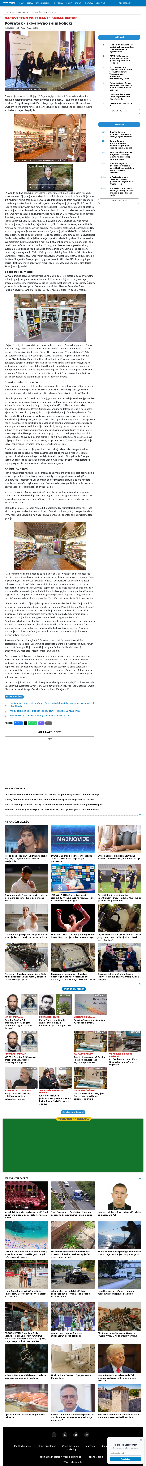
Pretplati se (125, 1459)
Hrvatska (58, 3)
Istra (30, 3)
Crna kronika (43, 3)
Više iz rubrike (74, 989)
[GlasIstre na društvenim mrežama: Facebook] (57, 1434)
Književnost (50, 12)
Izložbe (39, 12)
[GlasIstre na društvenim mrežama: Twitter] (68, 1434)
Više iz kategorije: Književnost (73, 1112)
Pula (21, 3)
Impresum (90, 1446)
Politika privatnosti (46, 1446)
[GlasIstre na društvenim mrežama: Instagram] (89, 1434)
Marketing (71, 1449)
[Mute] (43, 187)
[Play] (30, 187)
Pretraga (126, 3)
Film (18, 12)
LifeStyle (100, 3)
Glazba (11, 12)
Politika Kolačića (22, 1446)
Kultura (88, 3)
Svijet (69, 3)
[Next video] (37, 187)
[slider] (49, 184)
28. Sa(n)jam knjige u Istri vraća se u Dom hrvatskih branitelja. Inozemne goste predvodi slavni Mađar (52, 704)
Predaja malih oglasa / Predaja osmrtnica (60, 1457)
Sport (78, 3)
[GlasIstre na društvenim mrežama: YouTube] (78, 1434)
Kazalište (28, 12)
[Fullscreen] (69, 187)
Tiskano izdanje (95, 1457)
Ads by (68, 190)
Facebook (18, 723)
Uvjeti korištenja (70, 1446)
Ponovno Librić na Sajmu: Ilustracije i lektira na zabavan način (39, 716)
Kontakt (106, 1446)
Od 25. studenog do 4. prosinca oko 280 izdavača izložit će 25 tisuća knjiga (45, 711)
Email (48, 723)
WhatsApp (32, 723)
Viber (41, 723)
